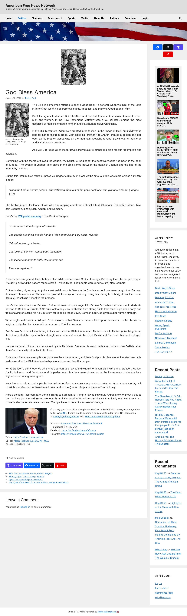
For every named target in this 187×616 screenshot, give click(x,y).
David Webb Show (165, 288)
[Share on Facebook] (157, 47)
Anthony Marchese (107, 611)
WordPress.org (163, 597)
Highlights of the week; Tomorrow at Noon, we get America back (39, 482)
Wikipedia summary (29, 216)
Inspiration (24, 473)
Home (8, 18)
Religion (48, 473)
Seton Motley (162, 347)
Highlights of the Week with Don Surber (168, 507)
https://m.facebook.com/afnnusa (79, 430)
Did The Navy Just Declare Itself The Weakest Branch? (168, 553)
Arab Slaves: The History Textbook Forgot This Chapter (168, 440)
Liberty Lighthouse (165, 342)
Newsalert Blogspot (166, 338)
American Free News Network (30, 5)
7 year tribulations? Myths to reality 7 (25, 479)
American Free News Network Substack (81, 423)
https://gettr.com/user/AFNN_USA (31, 440)
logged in (25, 507)
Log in (158, 583)
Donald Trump (29, 476)
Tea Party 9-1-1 (163, 352)
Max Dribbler (162, 518)
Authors (114, 18)
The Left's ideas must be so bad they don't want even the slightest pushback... (168, 181)
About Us (99, 18)
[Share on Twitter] (168, 47)
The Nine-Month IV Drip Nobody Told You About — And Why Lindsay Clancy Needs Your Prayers (168, 403)
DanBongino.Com (164, 297)
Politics (22, 18)
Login (145, 18)
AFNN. (63, 413)
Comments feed (164, 592)
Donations (130, 18)
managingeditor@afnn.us (66, 416)
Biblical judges (15, 476)
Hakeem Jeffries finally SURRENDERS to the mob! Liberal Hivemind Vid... (167, 151)
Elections (37, 18)
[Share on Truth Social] (178, 47)
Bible (11, 473)
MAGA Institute (163, 333)
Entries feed (161, 588)
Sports (71, 18)
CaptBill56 (160, 473)
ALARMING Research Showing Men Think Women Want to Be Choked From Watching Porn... (168, 91)
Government (55, 18)
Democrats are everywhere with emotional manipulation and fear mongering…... (166, 211)
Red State (160, 316)
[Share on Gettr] (168, 54)
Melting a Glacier (164, 376)
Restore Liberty (163, 320)
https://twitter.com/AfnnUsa (28, 437)
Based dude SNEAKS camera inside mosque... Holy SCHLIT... (167, 122)
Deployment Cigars (165, 292)
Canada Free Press (165, 306)
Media (84, 18)
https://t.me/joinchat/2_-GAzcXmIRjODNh (82, 433)
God (16, 473)
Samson (40, 476)
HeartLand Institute (166, 311)
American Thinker (164, 302)
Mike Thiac (161, 549)
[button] (180, 18)
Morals (33, 473)
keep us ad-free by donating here (102, 416)
